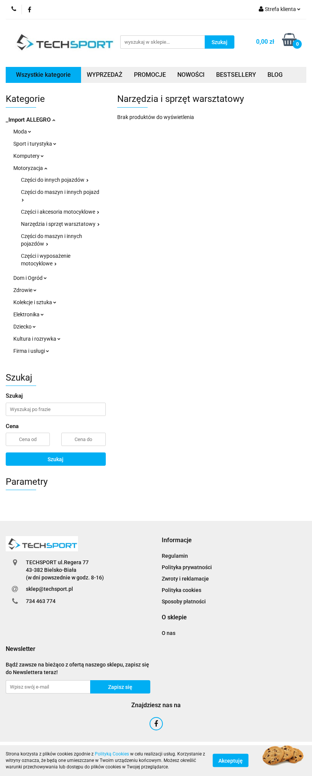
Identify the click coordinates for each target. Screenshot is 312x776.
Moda (20, 132)
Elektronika (27, 314)
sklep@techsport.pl (49, 589)
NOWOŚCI (191, 74)
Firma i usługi (29, 351)
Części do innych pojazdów (53, 180)
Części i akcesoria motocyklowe (58, 212)
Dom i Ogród (28, 278)
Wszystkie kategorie (43, 74)
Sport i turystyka (33, 144)
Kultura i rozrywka (35, 339)
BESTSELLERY (236, 74)
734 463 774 (41, 601)
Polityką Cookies (112, 754)
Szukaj (56, 459)
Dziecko (23, 327)
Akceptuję (230, 761)
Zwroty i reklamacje (185, 579)
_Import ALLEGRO (29, 119)
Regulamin (175, 556)
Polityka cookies (181, 590)
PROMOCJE (150, 74)
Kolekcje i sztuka (33, 302)
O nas (168, 633)
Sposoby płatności (184, 601)
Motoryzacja (28, 168)
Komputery (27, 156)
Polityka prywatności (187, 567)
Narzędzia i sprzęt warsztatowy (59, 224)
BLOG (275, 74)
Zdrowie (23, 290)
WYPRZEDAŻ (105, 74)
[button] (177, 540)
